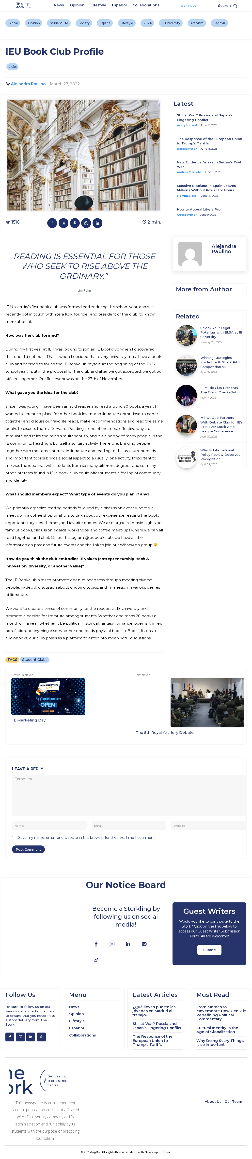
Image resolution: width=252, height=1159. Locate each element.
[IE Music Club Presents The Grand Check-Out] (186, 395)
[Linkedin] (97, 223)
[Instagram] (112, 944)
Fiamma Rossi (187, 195)
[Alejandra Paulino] (192, 254)
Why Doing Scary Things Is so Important (220, 1042)
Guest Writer (187, 214)
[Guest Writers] (209, 934)
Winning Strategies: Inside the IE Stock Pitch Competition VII (220, 362)
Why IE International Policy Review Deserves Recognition (220, 454)
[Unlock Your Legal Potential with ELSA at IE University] (186, 335)
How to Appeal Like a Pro (198, 209)
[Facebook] (52, 223)
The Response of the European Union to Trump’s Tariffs (153, 1040)
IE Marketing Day (29, 720)
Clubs (12, 67)
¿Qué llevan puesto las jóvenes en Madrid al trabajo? (154, 1010)
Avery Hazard (187, 125)
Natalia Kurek (187, 148)
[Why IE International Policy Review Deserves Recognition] (186, 457)
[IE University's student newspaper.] (23, 5)
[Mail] (144, 944)
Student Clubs (34, 659)
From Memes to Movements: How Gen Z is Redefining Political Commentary (221, 1012)
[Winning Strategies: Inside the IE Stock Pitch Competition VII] (186, 365)
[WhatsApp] (86, 223)
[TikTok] (96, 960)
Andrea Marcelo (189, 172)
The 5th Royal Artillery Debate (165, 732)
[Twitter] (63, 223)
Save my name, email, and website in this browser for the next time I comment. (87, 837)
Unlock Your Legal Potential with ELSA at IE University (221, 332)
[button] (228, 5)
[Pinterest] (75, 223)
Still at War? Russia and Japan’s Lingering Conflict (157, 1025)
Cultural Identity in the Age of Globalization (217, 1029)
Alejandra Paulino (28, 84)
